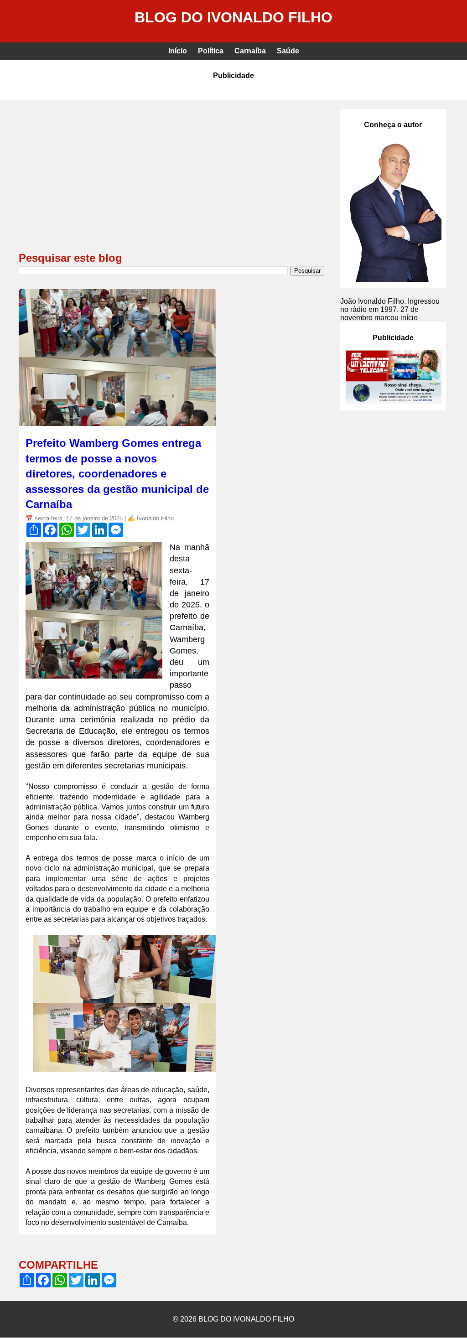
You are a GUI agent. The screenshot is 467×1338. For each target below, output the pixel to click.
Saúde (288, 51)
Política (210, 51)
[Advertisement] (171, 177)
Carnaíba (250, 51)
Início (177, 51)
